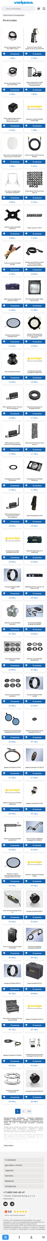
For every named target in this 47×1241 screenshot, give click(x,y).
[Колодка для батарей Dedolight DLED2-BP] (12, 539)
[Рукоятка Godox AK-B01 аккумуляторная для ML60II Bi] (34, 35)
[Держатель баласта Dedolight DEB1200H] (12, 791)
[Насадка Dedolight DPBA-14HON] (34, 683)
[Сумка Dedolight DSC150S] (34, 503)
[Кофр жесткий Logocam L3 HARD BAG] (34, 539)
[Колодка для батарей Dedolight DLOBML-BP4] (34, 359)
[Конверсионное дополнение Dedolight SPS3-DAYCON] (12, 719)
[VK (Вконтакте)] (6, 1204)
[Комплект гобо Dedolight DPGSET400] (34, 647)
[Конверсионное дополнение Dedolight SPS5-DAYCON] (34, 1042)
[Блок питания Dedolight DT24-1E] (12, 899)
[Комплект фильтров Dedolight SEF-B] (34, 863)
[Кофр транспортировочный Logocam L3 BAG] (12, 287)
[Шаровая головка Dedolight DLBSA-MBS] (34, 107)
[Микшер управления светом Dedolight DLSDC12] (34, 719)
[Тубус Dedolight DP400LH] (12, 359)
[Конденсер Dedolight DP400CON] (12, 1078)
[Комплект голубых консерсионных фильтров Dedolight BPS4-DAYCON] (12, 863)
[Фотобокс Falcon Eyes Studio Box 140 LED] (34, 287)
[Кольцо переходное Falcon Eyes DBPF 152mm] (12, 35)
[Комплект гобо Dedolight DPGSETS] (12, 683)
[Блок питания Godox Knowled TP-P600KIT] (12, 935)
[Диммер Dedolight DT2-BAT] (12, 755)
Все (29, 1111)
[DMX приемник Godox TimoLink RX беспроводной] (12, 395)
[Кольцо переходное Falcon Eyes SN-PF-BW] (12, 71)
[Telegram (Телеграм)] (13, 1204)
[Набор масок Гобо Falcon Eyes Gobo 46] (34, 179)
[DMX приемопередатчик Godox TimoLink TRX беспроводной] (12, 503)
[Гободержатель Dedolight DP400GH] (34, 467)
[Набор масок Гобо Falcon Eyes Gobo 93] (34, 431)
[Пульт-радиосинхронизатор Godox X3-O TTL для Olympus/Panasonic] (12, 107)
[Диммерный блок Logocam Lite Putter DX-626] (34, 575)
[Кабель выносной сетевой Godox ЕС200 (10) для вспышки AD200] (34, 71)
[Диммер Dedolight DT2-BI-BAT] (12, 1042)
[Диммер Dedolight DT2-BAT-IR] (34, 755)
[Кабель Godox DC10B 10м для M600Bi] (34, 143)
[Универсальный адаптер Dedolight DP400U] (34, 395)
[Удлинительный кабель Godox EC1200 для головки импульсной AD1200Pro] (34, 251)
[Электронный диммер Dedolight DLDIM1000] (34, 935)
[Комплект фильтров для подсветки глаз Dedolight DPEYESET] (34, 323)
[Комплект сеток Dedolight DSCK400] (12, 611)
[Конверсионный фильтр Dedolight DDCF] (12, 323)
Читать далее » (8, 1145)
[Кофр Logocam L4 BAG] (34, 215)
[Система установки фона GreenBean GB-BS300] (12, 179)
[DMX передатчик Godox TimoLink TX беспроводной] (12, 431)
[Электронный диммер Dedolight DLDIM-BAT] (34, 611)
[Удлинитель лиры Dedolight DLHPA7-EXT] (12, 827)
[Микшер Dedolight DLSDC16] (34, 1006)
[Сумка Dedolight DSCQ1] (34, 970)
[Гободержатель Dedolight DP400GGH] (12, 467)
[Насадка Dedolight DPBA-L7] (12, 970)
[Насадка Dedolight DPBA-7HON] (12, 575)
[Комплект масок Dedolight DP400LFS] (12, 215)
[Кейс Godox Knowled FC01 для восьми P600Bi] (12, 1006)
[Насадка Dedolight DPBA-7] (34, 899)
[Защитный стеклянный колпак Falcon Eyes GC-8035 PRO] (12, 143)
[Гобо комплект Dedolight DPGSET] (12, 647)
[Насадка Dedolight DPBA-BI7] (34, 1078)
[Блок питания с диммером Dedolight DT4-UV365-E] (34, 827)
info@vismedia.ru (8, 1199)
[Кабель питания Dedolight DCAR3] (12, 251)
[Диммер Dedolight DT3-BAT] (34, 791)
